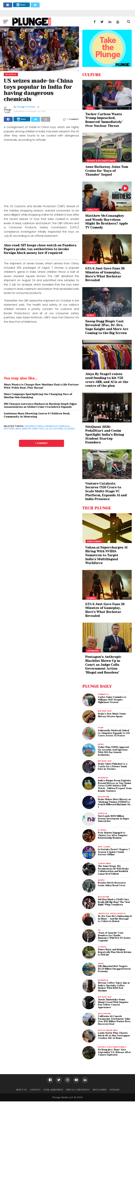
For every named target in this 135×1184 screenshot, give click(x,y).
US (46, 428)
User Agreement (53, 1090)
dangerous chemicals (57, 426)
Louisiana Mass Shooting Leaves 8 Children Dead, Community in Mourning (37, 415)
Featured (9, 428)
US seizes (69, 428)
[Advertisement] (41, 173)
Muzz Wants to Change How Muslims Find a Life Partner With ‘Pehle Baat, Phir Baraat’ (41, 386)
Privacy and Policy (78, 1090)
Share (22, 5)
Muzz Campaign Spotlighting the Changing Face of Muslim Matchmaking (38, 396)
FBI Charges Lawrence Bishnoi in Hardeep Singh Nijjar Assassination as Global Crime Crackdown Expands (40, 405)
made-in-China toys (33, 428)
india (18, 428)
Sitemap (114, 1090)
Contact (35, 1090)
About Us (21, 1090)
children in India (34, 426)
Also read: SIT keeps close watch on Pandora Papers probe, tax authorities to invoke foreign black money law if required (40, 249)
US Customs (56, 428)
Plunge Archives (26, 106)
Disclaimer (100, 1090)
